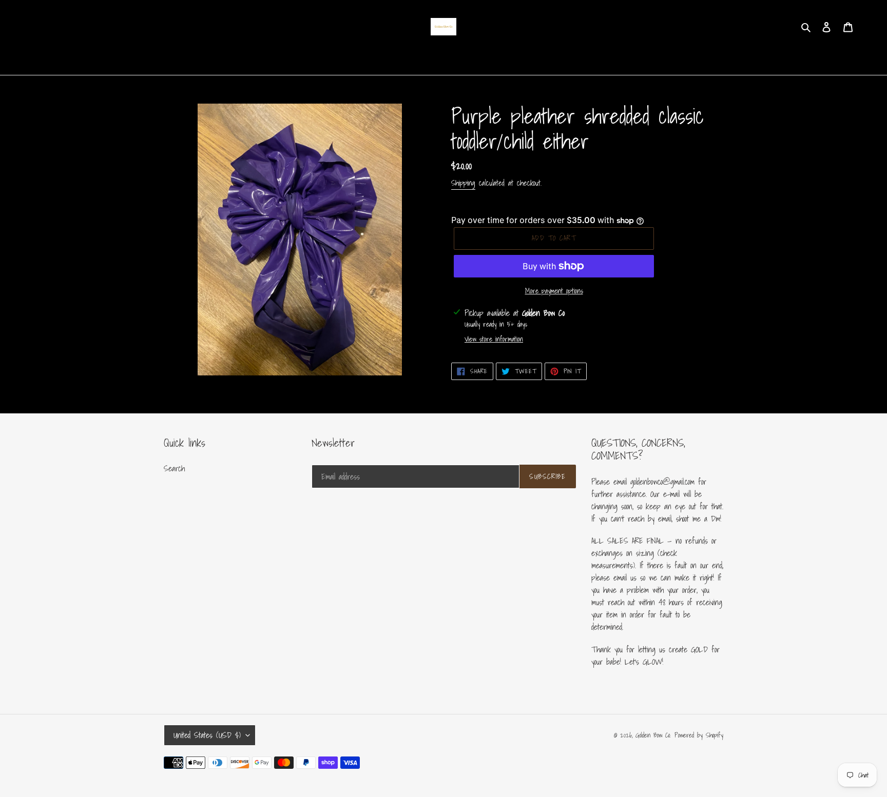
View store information (494, 339)
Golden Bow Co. (653, 735)
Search (174, 468)
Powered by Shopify (698, 735)
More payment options (554, 291)
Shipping (463, 182)
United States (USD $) (207, 735)
